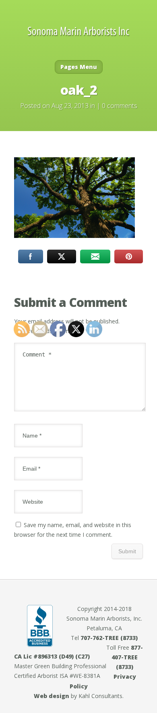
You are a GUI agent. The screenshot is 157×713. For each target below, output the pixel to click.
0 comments (119, 105)
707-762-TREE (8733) (109, 638)
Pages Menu (78, 67)
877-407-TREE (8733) (127, 657)
